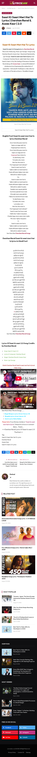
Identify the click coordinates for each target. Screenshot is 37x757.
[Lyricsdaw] (18, 3)
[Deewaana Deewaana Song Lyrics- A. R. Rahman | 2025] (18, 506)
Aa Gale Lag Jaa (7, 13)
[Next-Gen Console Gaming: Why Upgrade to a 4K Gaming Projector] (7, 662)
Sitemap (28, 752)
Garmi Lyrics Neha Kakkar (13, 419)
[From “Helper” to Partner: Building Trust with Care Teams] (7, 712)
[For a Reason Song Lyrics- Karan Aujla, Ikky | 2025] (18, 535)
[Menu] (3, 3)
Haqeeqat (14, 155)
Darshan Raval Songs (23, 233)
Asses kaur (16, 64)
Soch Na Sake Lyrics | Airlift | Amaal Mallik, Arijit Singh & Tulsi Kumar (10, 464)
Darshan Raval (29, 49)
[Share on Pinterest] (14, 33)
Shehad (9, 28)
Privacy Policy (12, 752)
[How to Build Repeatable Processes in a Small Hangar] (7, 703)
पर (14, 312)
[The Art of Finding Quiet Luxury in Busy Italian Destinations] (7, 619)
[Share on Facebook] (4, 33)
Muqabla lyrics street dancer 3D (15, 416)
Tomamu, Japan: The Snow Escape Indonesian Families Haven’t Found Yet (24, 598)
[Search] (34, 3)
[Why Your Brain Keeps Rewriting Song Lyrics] (7, 609)
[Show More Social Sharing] (33, 33)
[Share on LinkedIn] (19, 33)
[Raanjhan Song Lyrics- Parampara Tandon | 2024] (18, 564)
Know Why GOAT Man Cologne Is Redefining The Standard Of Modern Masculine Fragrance (23, 671)
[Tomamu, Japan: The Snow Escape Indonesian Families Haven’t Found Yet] (7, 598)
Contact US (21, 752)
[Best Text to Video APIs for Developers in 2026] (7, 629)
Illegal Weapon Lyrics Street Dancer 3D (17, 414)
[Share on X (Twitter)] (9, 33)
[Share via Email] (29, 33)
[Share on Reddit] (24, 33)
